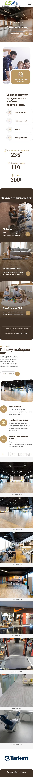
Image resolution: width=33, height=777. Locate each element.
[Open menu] (29, 3)
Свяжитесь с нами (22, 333)
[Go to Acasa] (16, 220)
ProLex (23, 772)
